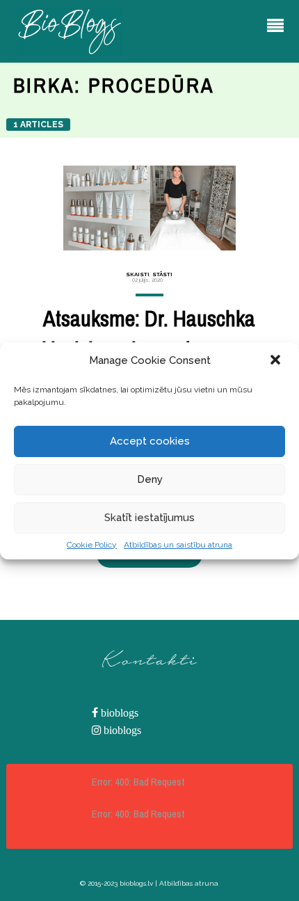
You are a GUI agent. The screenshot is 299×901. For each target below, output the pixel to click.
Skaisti (138, 274)
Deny (150, 479)
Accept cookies (150, 441)
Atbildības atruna (188, 883)
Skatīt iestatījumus (149, 517)
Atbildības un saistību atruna (178, 545)
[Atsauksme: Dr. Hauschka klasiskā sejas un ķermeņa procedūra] (149, 208)
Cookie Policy (92, 545)
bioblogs (118, 713)
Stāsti (162, 274)
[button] (276, 361)
